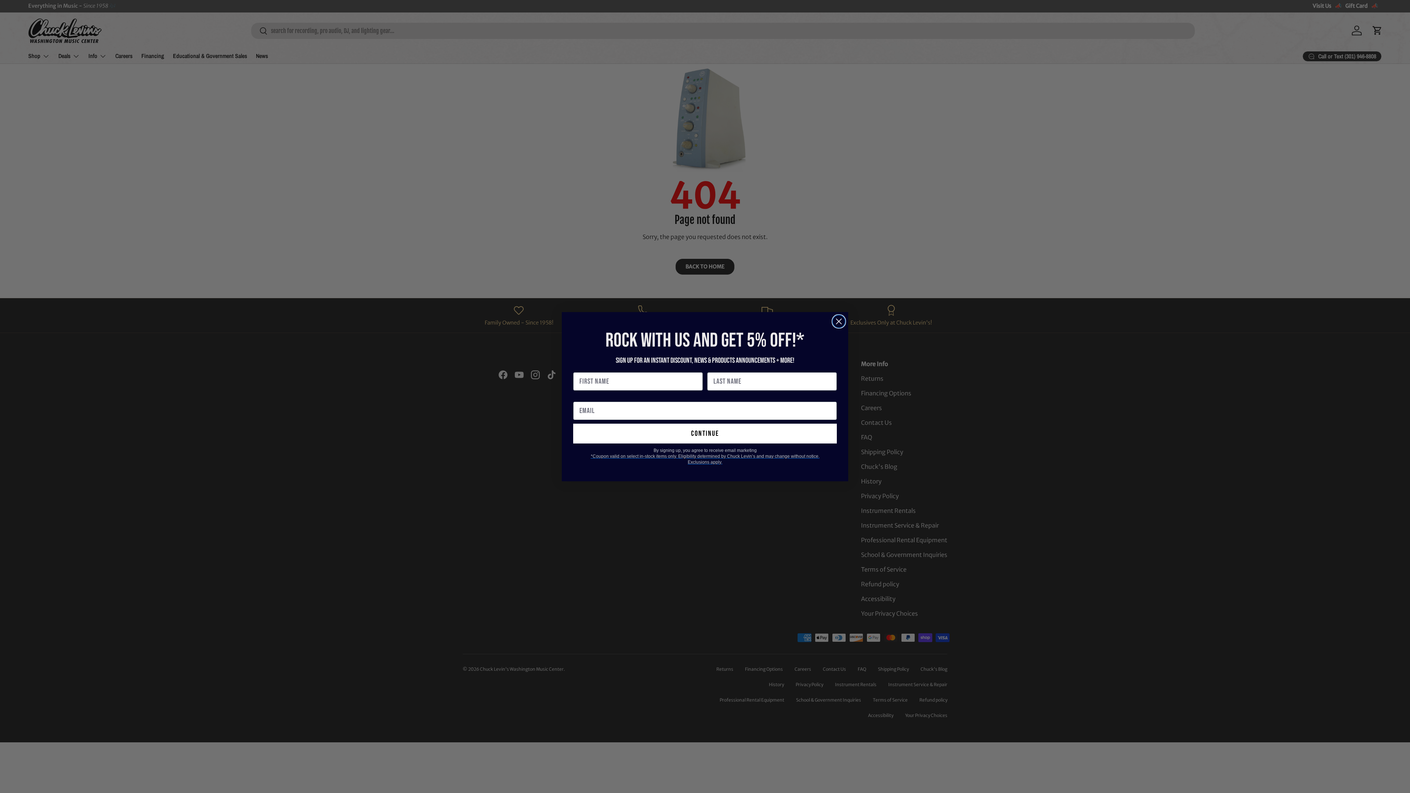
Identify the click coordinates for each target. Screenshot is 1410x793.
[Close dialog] (838, 321)
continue (705, 433)
